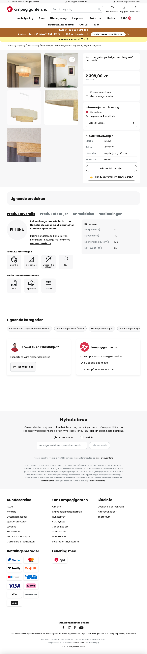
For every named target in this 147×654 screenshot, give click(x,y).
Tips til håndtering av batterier (95, 633)
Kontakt (11, 511)
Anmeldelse (83, 213)
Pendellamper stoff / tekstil (70, 328)
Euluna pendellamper (102, 328)
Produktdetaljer (54, 213)
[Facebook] (65, 628)
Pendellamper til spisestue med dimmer (29, 328)
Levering (11, 526)
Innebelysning (33, 45)
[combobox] (77, 9)
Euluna (107, 141)
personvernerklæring (96, 481)
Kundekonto (14, 531)
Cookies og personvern (111, 506)
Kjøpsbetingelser (107, 511)
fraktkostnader (77, 642)
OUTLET (84, 24)
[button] (24, 107)
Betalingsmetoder (17, 516)
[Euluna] (17, 229)
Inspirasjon (58, 541)
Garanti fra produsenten (21, 541)
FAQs (10, 506)
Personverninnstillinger (21, 633)
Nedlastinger (110, 213)
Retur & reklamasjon (18, 536)
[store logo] (27, 9)
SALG (124, 18)
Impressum (104, 516)
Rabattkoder (59, 536)
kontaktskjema (47, 481)
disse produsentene (104, 458)
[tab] (21, 214)
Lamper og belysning (16, 45)
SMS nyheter (59, 521)
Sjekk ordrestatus (17, 521)
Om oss (56, 506)
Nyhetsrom (72, 541)
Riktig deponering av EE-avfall (123, 633)
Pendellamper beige (130, 328)
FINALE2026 (108, 34)
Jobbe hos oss (60, 526)
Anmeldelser (59, 531)
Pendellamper (47, 45)
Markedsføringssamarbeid (67, 511)
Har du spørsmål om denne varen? (114, 176)
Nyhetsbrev (58, 516)
